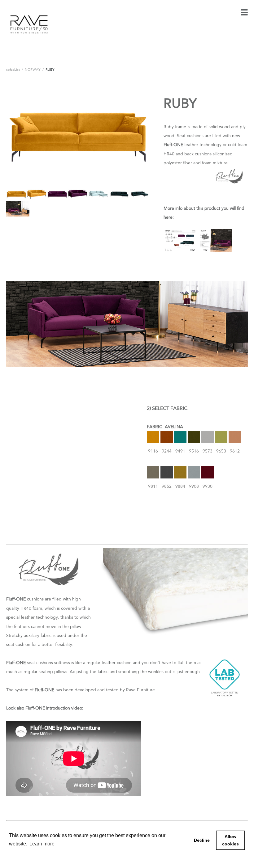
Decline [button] (202, 840)
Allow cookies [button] (230, 840)
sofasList (13, 69)
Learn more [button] (42, 843)
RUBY (50, 69)
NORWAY (33, 69)
